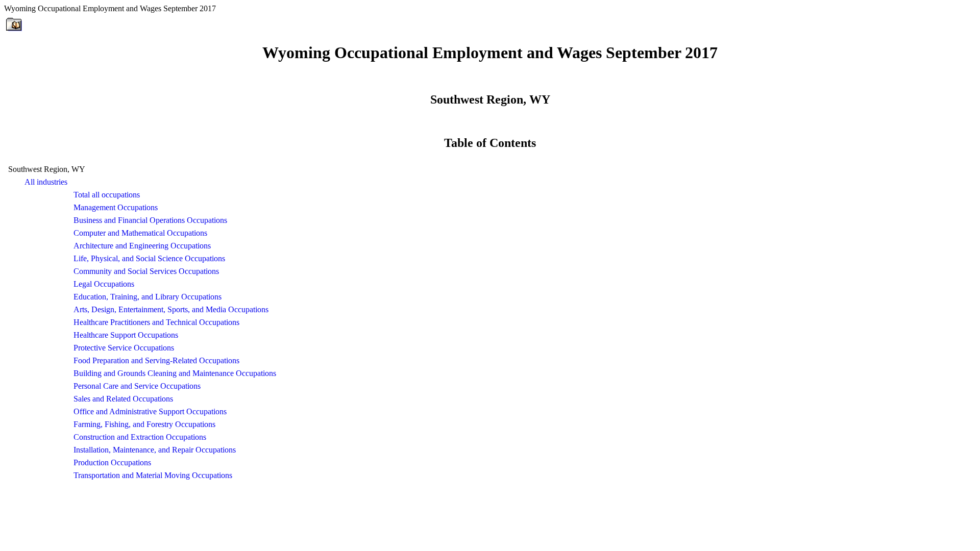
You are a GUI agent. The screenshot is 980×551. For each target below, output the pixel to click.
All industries (45, 182)
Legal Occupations (104, 284)
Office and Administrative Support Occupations (150, 411)
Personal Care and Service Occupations (137, 386)
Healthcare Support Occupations (126, 335)
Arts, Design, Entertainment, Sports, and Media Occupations (171, 309)
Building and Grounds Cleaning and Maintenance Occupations (175, 373)
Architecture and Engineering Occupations (142, 245)
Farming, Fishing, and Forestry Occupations (144, 424)
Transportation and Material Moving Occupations (153, 475)
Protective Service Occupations (124, 347)
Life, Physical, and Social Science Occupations (149, 258)
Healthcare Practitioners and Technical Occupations (156, 322)
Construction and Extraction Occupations (140, 437)
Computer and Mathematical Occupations (140, 233)
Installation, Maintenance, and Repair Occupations (155, 449)
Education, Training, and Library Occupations (148, 296)
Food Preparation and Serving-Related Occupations (156, 360)
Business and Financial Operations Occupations (150, 220)
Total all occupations (107, 194)
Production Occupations (112, 462)
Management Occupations (116, 207)
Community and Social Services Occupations (146, 271)
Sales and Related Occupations (123, 398)
